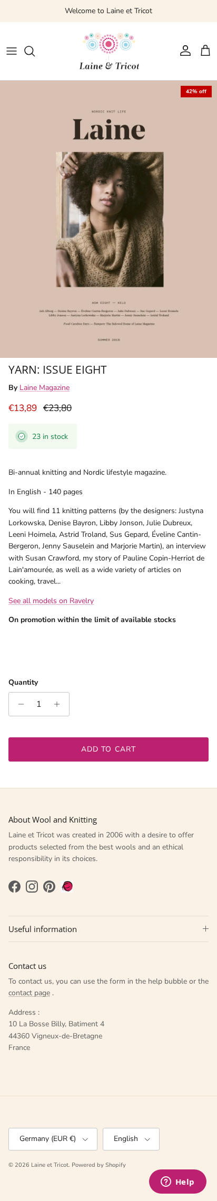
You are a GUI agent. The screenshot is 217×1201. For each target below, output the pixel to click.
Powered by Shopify (99, 1165)
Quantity (23, 682)
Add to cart (108, 749)
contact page (29, 993)
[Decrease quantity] (18, 704)
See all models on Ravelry (51, 601)
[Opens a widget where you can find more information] (177, 1182)
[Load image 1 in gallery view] (108, 219)
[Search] (34, 51)
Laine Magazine (44, 388)
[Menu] (11, 51)
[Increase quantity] (60, 704)
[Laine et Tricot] (108, 51)
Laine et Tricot (49, 1165)
